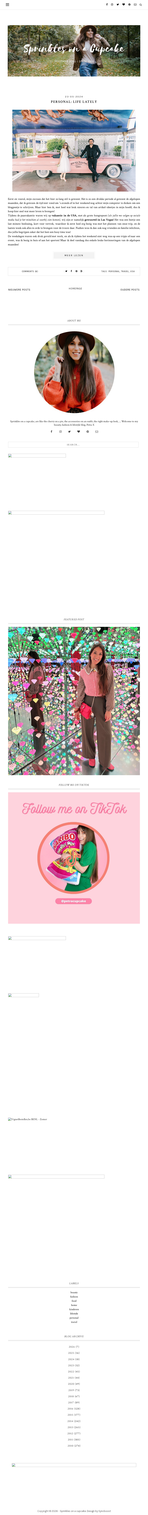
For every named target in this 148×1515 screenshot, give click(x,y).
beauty (74, 1292)
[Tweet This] (66, 271)
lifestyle (74, 1313)
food (74, 1301)
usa (132, 271)
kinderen (74, 1309)
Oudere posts (130, 289)
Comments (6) (30, 271)
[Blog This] (81, 271)
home (74, 1305)
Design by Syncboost (99, 1511)
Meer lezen (74, 255)
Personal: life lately (74, 102)
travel (125, 271)
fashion (74, 1296)
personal (114, 271)
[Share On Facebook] (71, 271)
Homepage (75, 288)
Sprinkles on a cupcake (73, 1511)
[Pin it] (76, 271)
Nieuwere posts (19, 289)
